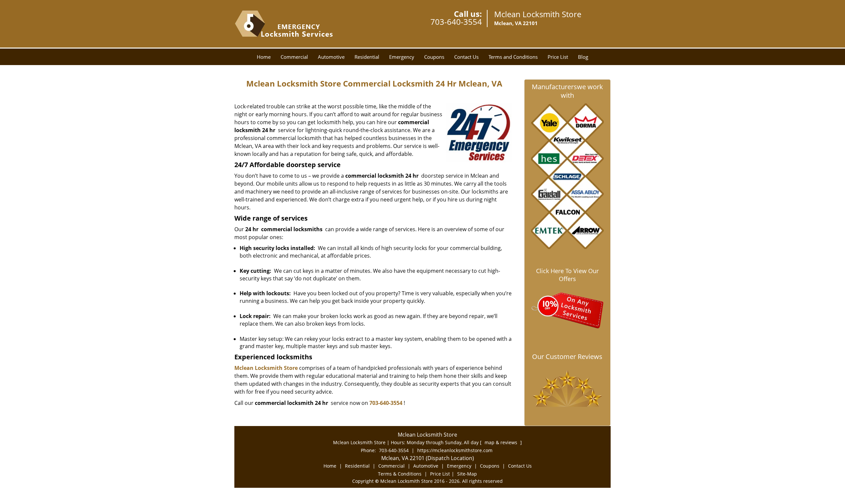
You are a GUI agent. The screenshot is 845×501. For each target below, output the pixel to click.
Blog (583, 57)
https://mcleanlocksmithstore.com (454, 450)
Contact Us (466, 57)
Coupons (434, 57)
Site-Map (467, 474)
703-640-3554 (456, 21)
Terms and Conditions (513, 57)
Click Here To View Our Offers (567, 275)
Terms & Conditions (400, 474)
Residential (367, 57)
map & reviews (502, 442)
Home (264, 57)
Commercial (294, 57)
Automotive (331, 57)
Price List (558, 57)
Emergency (401, 57)
